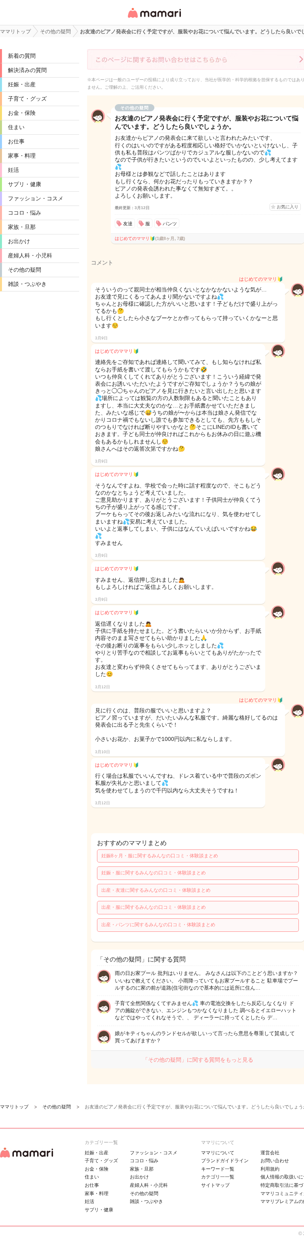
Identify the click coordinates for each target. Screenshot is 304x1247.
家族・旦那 (22, 227)
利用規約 (269, 1169)
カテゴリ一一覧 (217, 1177)
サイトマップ (215, 1185)
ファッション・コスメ (35, 198)
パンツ (170, 224)
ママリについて (217, 1153)
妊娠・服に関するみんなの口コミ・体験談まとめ (153, 873)
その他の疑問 (24, 270)
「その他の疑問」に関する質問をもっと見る (197, 1060)
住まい (16, 127)
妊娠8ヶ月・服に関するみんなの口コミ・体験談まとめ (159, 856)
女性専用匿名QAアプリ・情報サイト (154, 18)
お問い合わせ (274, 1160)
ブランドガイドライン (225, 1160)
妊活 (13, 170)
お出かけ (19, 241)
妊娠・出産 (22, 84)
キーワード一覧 (217, 1169)
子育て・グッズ (27, 98)
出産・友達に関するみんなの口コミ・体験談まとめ (156, 890)
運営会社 (269, 1153)
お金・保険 (22, 113)
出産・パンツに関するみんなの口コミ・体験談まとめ (158, 924)
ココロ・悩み (24, 212)
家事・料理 (22, 155)
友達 (128, 224)
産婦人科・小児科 (30, 255)
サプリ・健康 (24, 184)
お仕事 (16, 141)
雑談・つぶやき (27, 284)
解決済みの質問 (27, 70)
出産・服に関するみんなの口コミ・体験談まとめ (153, 907)
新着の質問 (22, 56)
